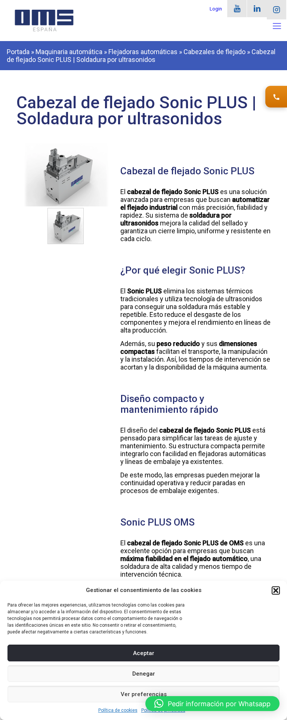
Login (216, 9)
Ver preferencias (144, 694)
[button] (276, 590)
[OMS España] (44, 20)
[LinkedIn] (257, 8)
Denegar (143, 673)
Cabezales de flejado (214, 52)
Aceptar (143, 653)
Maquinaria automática (69, 52)
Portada (18, 52)
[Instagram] (276, 9)
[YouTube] (237, 8)
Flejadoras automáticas (143, 52)
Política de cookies (118, 710)
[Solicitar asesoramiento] (276, 96)
